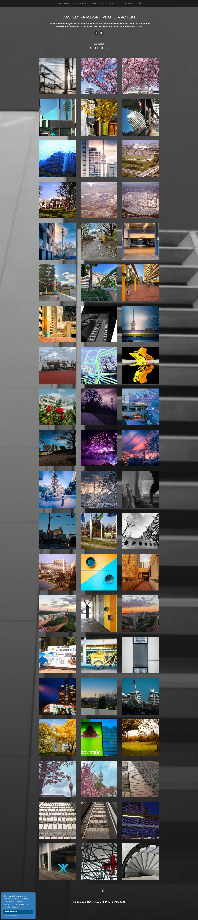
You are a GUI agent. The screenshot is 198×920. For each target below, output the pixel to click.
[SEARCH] (140, 3)
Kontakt (129, 3)
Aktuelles (113, 3)
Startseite (64, 3)
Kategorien (78, 3)
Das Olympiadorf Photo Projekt (99, 17)
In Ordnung (11, 912)
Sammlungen (97, 3)
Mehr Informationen (11, 915)
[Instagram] (96, 33)
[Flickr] (101, 33)
